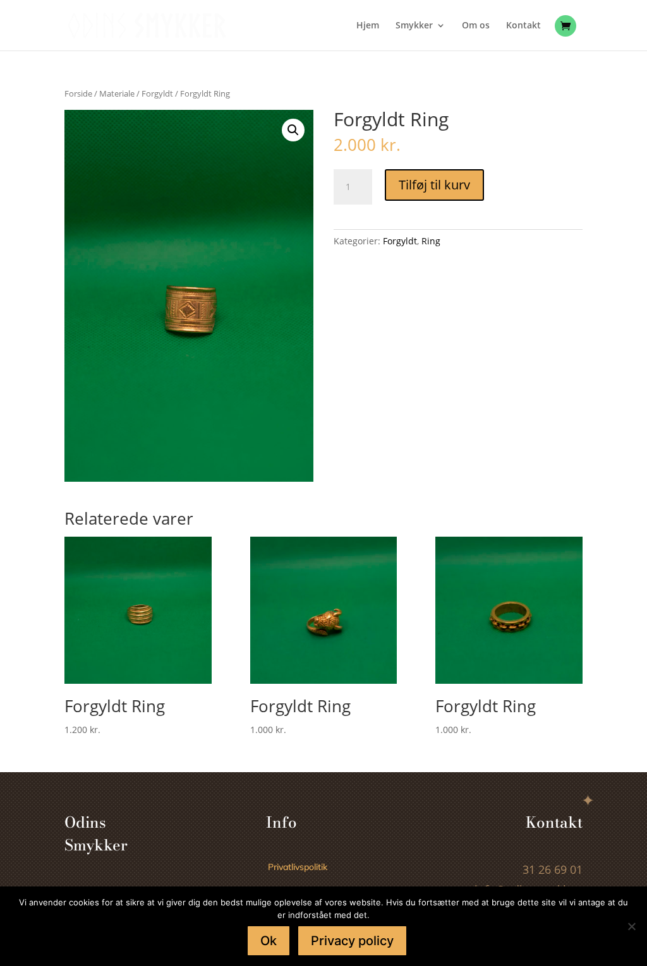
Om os (476, 26)
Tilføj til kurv (434, 184)
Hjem (367, 26)
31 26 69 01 (553, 869)
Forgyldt (157, 93)
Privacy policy (352, 940)
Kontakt (523, 26)
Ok (268, 940)
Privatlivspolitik (297, 867)
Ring (430, 241)
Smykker (414, 26)
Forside (78, 93)
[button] (293, 130)
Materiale (117, 93)
